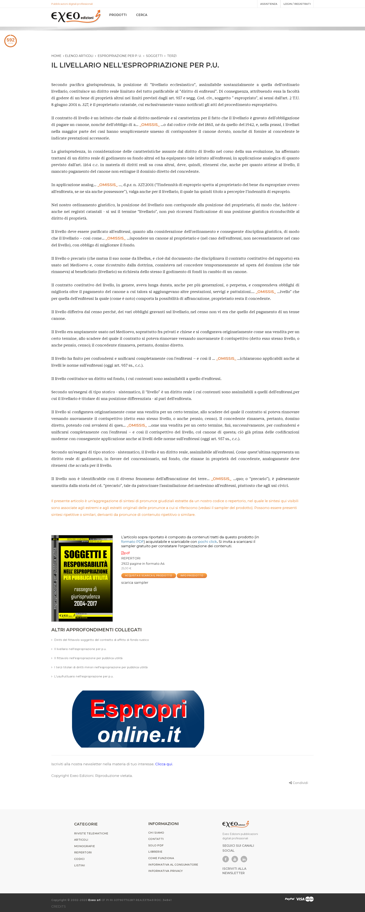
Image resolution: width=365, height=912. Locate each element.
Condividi (300, 783)
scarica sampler (134, 583)
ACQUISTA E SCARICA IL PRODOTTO (148, 575)
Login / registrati (297, 3)
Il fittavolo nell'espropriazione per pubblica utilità (88, 658)
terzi (172, 56)
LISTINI (79, 865)
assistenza (268, 3)
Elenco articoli (79, 56)
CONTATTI (156, 839)
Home (56, 56)
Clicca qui (163, 764)
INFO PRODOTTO (192, 575)
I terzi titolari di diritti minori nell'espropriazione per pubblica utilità (101, 667)
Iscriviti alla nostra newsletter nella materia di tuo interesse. (103, 764)
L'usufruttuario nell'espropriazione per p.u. (83, 676)
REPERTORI (130, 558)
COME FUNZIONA (161, 858)
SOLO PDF (155, 845)
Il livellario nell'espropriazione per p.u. (80, 649)
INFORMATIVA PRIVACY (165, 871)
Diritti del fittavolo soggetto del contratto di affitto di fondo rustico (101, 640)
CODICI (79, 859)
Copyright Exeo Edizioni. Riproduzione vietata (91, 775)
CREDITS (58, 906)
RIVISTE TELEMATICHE (91, 833)
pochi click (207, 541)
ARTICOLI (81, 839)
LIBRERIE (155, 851)
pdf (127, 553)
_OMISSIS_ (150, 124)
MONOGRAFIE (84, 846)
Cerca (141, 15)
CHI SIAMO (156, 832)
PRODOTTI (118, 15)
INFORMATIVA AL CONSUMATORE (173, 864)
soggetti (154, 56)
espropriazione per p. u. (120, 56)
